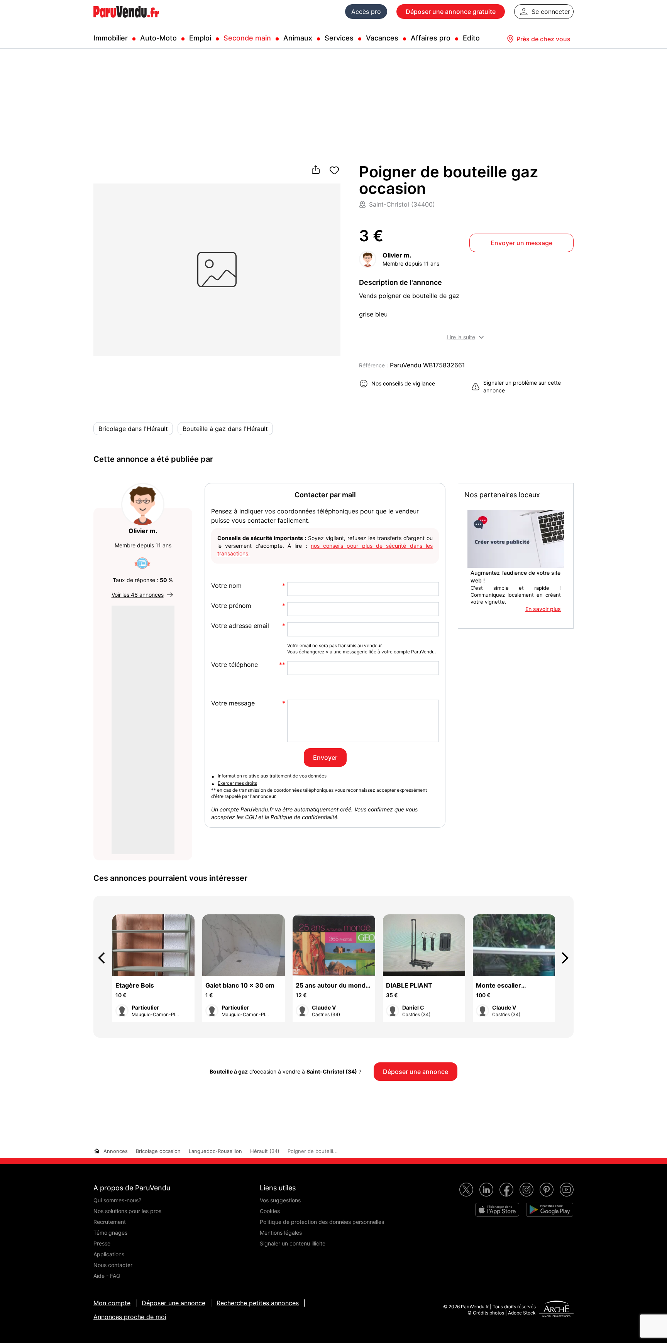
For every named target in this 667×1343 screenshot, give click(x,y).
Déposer (451, 11)
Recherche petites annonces (258, 1303)
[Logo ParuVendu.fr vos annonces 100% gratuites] (126, 21)
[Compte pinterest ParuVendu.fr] (547, 1190)
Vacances (382, 38)
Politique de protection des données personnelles (322, 1221)
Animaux (297, 38)
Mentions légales (281, 1232)
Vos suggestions (280, 1200)
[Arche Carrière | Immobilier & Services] (556, 1310)
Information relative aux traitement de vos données (272, 776)
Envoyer (325, 757)
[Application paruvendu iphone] (497, 1210)
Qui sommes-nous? (117, 1200)
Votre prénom (231, 605)
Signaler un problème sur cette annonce (522, 386)
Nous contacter (112, 1265)
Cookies (270, 1211)
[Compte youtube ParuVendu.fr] (567, 1190)
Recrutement (109, 1221)
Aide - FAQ (106, 1275)
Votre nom (226, 585)
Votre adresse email (240, 625)
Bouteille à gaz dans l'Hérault (225, 429)
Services (339, 38)
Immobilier (110, 38)
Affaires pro (430, 38)
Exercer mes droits (237, 783)
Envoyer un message (521, 243)
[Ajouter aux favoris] (334, 170)
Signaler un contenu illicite (292, 1243)
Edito (471, 38)
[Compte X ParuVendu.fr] (466, 1190)
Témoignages (110, 1232)
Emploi (200, 38)
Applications (108, 1254)
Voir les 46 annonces (138, 594)
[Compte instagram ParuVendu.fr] (526, 1190)
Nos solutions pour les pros (127, 1211)
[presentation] (105, 958)
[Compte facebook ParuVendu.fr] (506, 1190)
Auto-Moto (158, 38)
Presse (101, 1243)
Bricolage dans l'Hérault (133, 429)
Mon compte (111, 1303)
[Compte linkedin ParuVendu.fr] (486, 1190)
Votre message (233, 703)
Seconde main (247, 38)
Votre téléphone (234, 664)
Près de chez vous (543, 39)
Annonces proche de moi (129, 1317)
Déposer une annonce (173, 1303)
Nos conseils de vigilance (403, 383)
